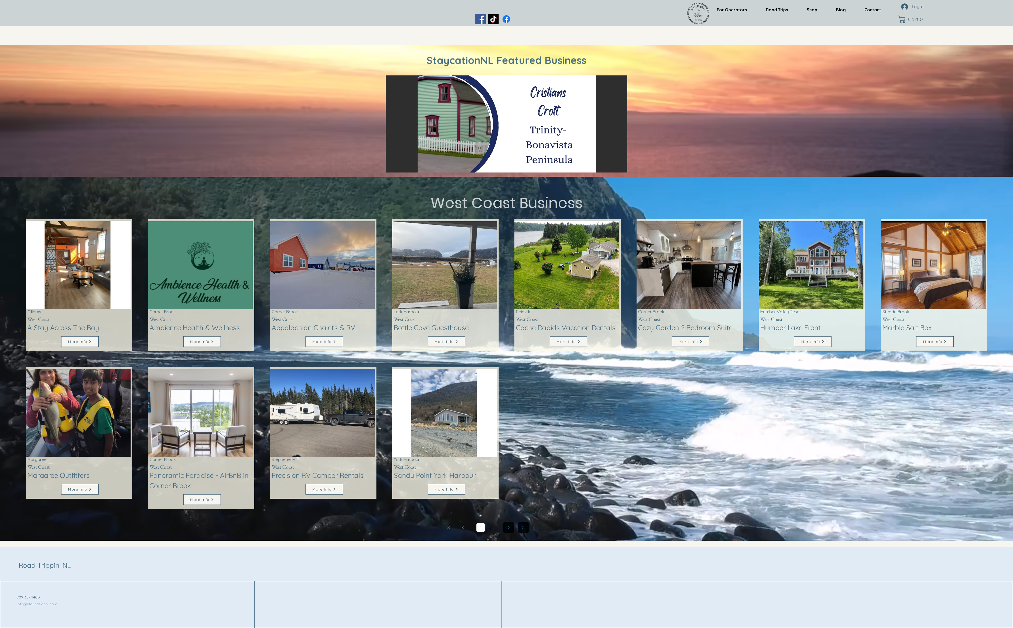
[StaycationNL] (480, 19)
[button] (911, 19)
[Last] (523, 527)
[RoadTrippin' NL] (506, 19)
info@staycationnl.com (37, 604)
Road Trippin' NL (45, 565)
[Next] (508, 527)
